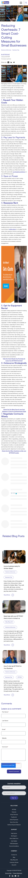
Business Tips (16, 50)
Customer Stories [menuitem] (14, 862)
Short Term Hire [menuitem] (14, 822)
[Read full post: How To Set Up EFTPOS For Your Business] (14, 656)
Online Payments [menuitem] (14, 819)
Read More (7, 595)
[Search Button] (26, 3)
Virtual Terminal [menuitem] (14, 814)
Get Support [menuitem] (14, 836)
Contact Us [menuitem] (14, 854)
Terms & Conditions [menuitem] (14, 846)
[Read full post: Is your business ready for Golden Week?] (14, 556)
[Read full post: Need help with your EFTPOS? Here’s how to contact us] (14, 606)
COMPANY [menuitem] (14, 851)
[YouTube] (15, 876)
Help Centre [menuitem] (14, 833)
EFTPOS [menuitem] (14, 809)
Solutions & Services (6, 50)
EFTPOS (20, 677)
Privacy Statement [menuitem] (17, 873)
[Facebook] (9, 876)
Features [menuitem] (14, 812)
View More (6, 542)
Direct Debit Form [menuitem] (14, 838)
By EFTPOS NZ (5, 54)
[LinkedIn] (12, 876)
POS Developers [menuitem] (14, 843)
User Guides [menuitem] (14, 841)
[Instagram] (18, 876)
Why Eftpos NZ (9, 622)
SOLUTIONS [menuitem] (14, 805)
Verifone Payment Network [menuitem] (14, 824)
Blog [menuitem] (14, 857)
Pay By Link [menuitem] (14, 817)
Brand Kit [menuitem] (14, 865)
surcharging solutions (19, 172)
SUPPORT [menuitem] (14, 829)
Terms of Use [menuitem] (8, 873)
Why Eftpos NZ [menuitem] (14, 860)
